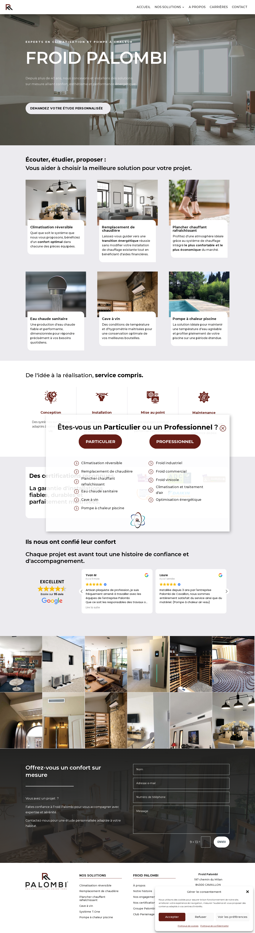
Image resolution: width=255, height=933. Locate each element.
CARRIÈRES (219, 7)
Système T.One (89, 911)
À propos (139, 885)
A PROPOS (197, 7)
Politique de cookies (188, 925)
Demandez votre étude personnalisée (66, 108)
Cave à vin (111, 319)
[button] (247, 892)
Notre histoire (142, 891)
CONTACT (239, 7)
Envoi (221, 841)
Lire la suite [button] (93, 607)
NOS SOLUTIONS (168, 7)
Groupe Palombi (144, 908)
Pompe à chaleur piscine (194, 319)
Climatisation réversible (95, 885)
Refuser (200, 917)
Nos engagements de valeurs (153, 897)
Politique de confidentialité (214, 925)
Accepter (172, 917)
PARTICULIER (100, 441)
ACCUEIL (143, 7)
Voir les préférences (232, 917)
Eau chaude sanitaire (49, 319)
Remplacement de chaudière (99, 891)
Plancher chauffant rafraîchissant (92, 898)
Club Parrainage (144, 914)
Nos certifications (145, 902)
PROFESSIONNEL (175, 441)
